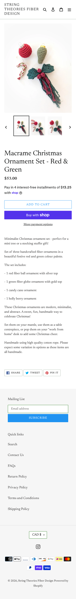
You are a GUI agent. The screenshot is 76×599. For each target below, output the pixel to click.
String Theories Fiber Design (21, 9)
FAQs (11, 466)
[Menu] (69, 9)
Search (12, 444)
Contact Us (16, 455)
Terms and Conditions (23, 498)
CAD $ (36, 534)
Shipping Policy (18, 509)
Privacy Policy (18, 487)
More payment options (38, 224)
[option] (21, 126)
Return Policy (17, 476)
